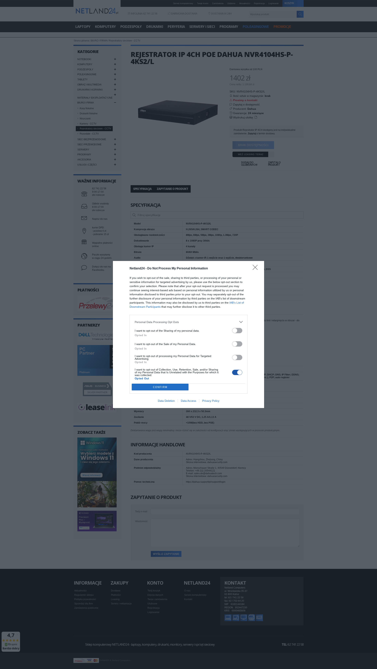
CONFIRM (160, 387)
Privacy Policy (210, 400)
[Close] (256, 268)
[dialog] (188, 334)
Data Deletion (166, 400)
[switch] (237, 330)
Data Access (188, 400)
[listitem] (188, 322)
